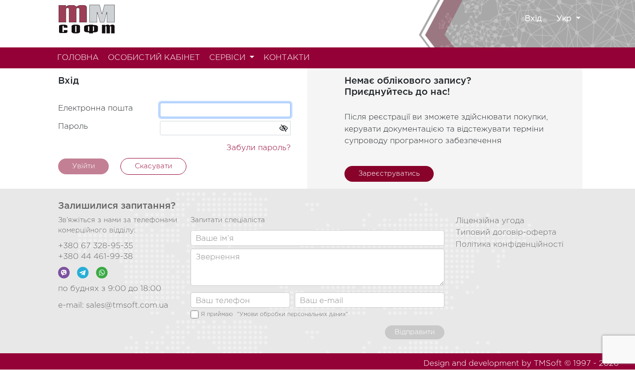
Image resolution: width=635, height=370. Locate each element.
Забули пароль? (258, 148)
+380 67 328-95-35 (95, 246)
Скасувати (153, 166)
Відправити (415, 332)
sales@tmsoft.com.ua (127, 305)
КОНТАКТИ (287, 57)
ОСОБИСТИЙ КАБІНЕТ (154, 57)
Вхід (533, 18)
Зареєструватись (389, 174)
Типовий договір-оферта (506, 232)
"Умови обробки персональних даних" (292, 314)
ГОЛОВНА (78, 57)
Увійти (83, 166)
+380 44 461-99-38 (95, 256)
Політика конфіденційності (509, 244)
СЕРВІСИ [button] (228, 57)
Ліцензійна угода (490, 221)
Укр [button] (565, 18)
